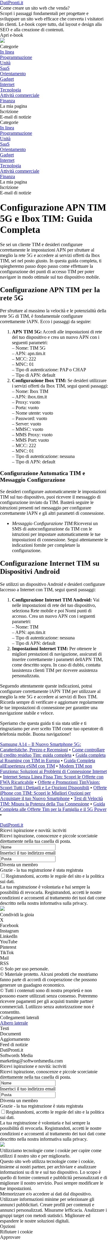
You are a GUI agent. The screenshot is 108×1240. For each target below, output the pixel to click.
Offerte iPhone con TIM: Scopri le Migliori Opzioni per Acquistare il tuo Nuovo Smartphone (53, 793)
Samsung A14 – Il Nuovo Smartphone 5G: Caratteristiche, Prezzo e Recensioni (40, 747)
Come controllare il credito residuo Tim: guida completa (52, 752)
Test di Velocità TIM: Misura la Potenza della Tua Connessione (51, 801)
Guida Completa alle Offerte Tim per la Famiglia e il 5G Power (53, 806)
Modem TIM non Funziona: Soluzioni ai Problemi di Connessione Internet (53, 768)
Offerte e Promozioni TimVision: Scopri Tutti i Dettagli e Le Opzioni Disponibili (50, 785)
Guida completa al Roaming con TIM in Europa (53, 758)
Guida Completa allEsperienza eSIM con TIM (47, 763)
